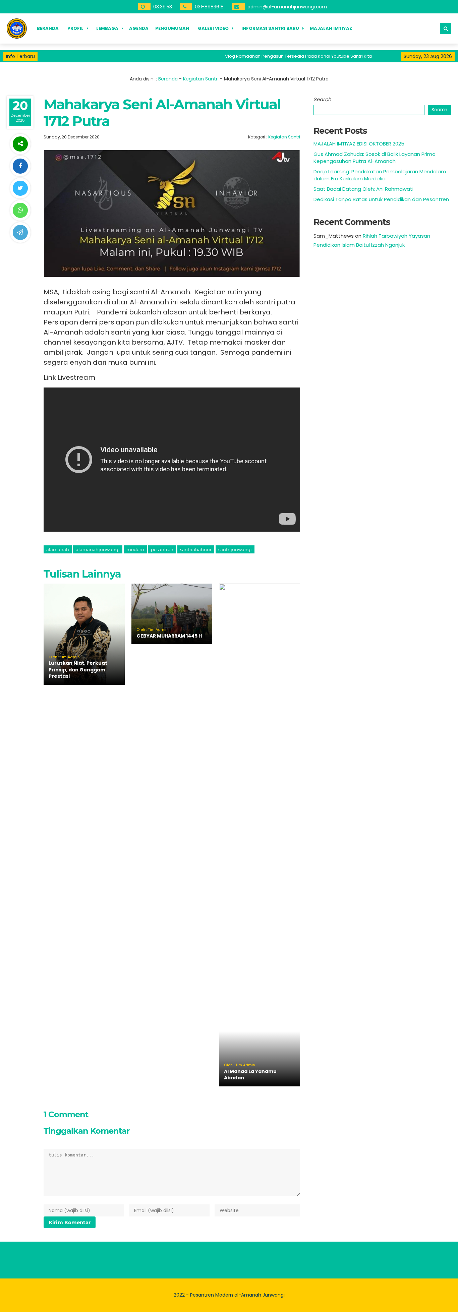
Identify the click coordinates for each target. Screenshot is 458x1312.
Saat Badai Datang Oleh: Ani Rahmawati (363, 188)
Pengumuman (172, 28)
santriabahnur (196, 549)
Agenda (139, 28)
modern (135, 549)
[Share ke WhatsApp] (20, 210)
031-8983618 (209, 6)
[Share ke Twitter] (20, 188)
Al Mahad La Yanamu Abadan (250, 1074)
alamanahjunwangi (98, 549)
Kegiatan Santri (201, 78)
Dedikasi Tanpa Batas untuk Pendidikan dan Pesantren (381, 199)
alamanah (57, 549)
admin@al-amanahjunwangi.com (287, 6)
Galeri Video (213, 28)
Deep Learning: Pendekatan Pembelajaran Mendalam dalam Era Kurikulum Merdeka (379, 175)
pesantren (162, 549)
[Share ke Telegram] (20, 232)
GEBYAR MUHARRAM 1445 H (169, 636)
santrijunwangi (235, 549)
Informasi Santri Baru (270, 28)
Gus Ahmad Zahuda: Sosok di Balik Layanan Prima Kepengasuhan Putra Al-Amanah (374, 158)
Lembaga (107, 28)
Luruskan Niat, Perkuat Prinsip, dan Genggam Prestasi (78, 669)
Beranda (48, 28)
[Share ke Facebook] (20, 166)
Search (322, 99)
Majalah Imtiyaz (331, 28)
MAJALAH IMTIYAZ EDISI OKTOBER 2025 (358, 143)
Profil (75, 28)
